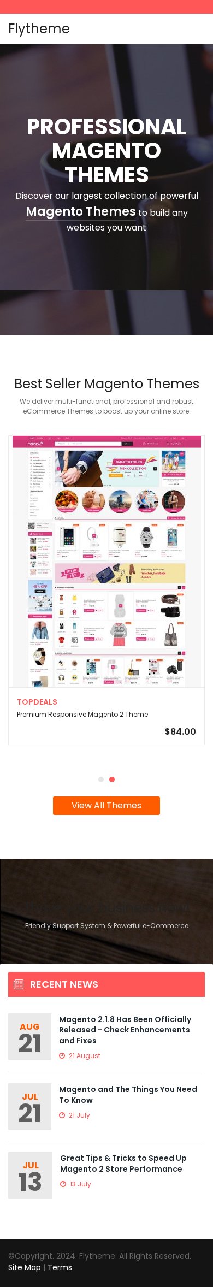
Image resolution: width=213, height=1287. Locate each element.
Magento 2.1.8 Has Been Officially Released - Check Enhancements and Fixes (125, 1030)
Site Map (24, 1267)
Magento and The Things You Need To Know (128, 1095)
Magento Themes (81, 211)
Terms (60, 1267)
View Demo (106, 521)
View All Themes (106, 805)
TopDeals (37, 701)
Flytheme (39, 29)
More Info (106, 604)
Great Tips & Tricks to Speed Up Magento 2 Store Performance (123, 1163)
